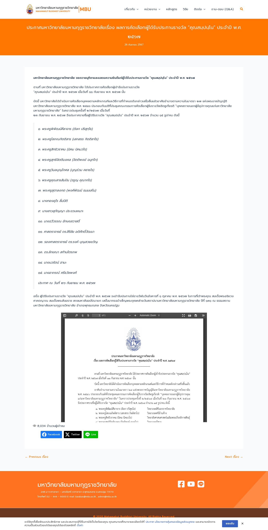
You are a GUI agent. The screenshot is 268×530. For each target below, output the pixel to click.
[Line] (201, 484)
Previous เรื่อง (36, 456)
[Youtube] (191, 484)
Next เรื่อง (234, 456)
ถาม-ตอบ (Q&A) (222, 9)
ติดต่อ (198, 9)
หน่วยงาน (150, 9)
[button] (137, 9)
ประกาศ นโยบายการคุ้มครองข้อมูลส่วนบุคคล (170, 522)
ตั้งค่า (80, 525)
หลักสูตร (171, 9)
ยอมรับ (230, 523)
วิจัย (185, 9)
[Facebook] (181, 484)
